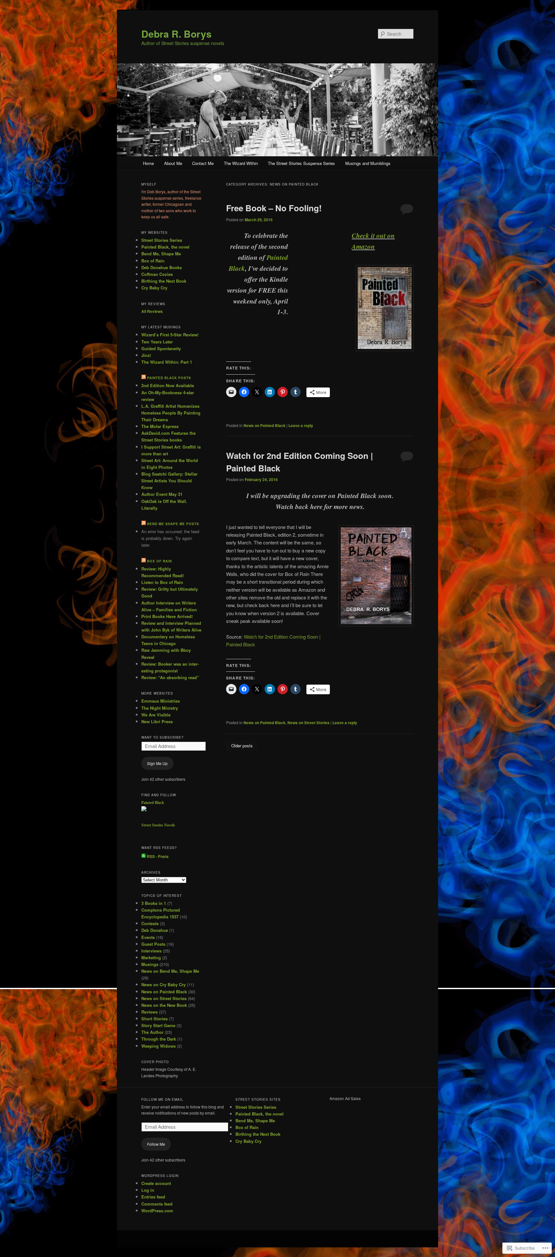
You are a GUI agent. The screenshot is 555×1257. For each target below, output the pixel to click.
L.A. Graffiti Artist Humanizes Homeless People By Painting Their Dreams (170, 413)
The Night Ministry (159, 708)
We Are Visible (156, 715)
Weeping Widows (158, 1046)
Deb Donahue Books (161, 267)
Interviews (151, 951)
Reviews (149, 1012)
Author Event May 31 (161, 494)
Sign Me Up (157, 763)
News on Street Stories (308, 722)
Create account (156, 1183)
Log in (147, 1190)
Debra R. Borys (176, 34)
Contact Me (203, 163)
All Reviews (152, 311)
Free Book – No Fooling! (274, 208)
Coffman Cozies (157, 274)
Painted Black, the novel (165, 247)
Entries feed (153, 1197)
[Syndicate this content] (143, 378)
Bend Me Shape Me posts (173, 524)
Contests (150, 923)
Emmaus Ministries (160, 701)
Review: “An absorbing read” (170, 677)
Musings (149, 964)
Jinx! (146, 355)
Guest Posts (153, 944)
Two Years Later (157, 342)
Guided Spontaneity (161, 348)
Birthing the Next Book (163, 281)
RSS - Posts (158, 856)
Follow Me (156, 1144)
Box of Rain (152, 261)
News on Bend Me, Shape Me (170, 971)
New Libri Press (157, 721)
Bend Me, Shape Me (161, 253)
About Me (173, 163)
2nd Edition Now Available (167, 385)
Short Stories (154, 1019)
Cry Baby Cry (154, 288)
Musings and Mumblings (368, 163)
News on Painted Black (264, 425)
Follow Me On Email (162, 1099)
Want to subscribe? (162, 737)
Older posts (242, 745)
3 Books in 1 (153, 903)
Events (148, 937)
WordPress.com (157, 1210)
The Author (152, 1032)
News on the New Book (164, 1005)
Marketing (151, 957)
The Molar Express (160, 426)
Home (148, 163)
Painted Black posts (169, 378)
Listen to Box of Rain (162, 582)
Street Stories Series (161, 240)
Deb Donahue (154, 930)
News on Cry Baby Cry (163, 984)
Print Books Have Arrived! (167, 616)
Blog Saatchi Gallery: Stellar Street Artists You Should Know (169, 480)
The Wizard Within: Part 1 (166, 362)
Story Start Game (158, 1025)
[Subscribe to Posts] (143, 856)
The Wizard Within (241, 163)
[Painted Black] (143, 810)
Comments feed (156, 1204)
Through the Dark (158, 1039)
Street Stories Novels (158, 825)
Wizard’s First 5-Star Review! (169, 335)
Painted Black (152, 802)
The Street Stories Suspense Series (301, 163)
